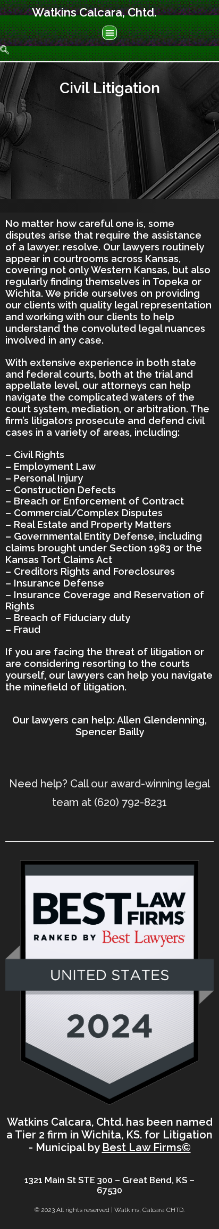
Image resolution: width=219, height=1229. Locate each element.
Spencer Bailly (109, 731)
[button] (109, 33)
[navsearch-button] (10, 50)
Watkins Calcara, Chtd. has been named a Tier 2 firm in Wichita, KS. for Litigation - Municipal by (109, 1135)
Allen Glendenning (161, 720)
